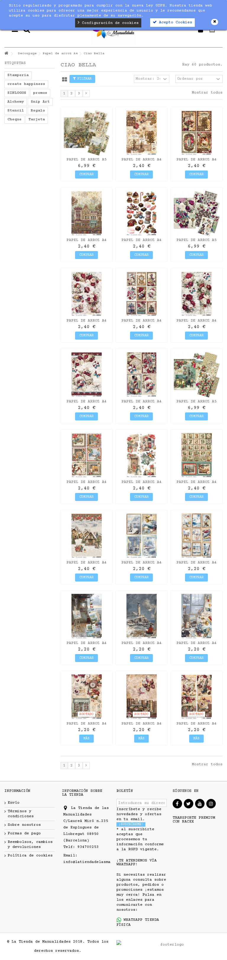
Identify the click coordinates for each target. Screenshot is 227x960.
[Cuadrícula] (64, 79)
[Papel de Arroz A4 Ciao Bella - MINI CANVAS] (197, 536)
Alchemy (15, 102)
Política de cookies (30, 855)
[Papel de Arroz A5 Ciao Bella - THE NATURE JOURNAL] (87, 133)
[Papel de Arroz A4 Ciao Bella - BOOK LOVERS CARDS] (197, 697)
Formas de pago (24, 833)
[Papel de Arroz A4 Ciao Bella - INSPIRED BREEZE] (142, 616)
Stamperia (18, 75)
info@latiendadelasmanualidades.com (103, 862)
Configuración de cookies (109, 23)
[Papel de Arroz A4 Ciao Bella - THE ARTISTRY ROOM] (197, 616)
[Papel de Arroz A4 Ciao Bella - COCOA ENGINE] (142, 133)
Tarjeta (36, 119)
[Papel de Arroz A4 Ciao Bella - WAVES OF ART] (87, 616)
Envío (14, 803)
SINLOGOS (16, 93)
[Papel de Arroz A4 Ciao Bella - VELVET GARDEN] (87, 374)
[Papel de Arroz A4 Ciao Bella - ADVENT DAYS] (197, 455)
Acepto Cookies (174, 22)
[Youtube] (200, 803)
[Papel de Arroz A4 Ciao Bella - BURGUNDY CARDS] (142, 294)
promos (40, 93)
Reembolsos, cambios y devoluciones (30, 844)
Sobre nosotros (24, 825)
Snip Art (40, 102)
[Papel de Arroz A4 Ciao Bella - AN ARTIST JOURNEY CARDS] (142, 536)
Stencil (15, 111)
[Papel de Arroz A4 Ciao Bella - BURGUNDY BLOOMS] (197, 294)
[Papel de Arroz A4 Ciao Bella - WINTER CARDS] (87, 455)
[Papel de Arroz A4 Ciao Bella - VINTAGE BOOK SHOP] (87, 697)
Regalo (38, 111)
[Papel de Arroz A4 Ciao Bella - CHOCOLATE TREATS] (142, 213)
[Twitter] (188, 803)
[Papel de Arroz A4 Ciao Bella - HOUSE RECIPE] (87, 213)
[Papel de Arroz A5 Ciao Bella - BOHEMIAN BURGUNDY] (197, 213)
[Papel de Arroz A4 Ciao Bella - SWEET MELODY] (142, 374)
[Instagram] (211, 803)
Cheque (14, 119)
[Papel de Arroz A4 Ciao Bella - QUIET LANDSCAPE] (87, 536)
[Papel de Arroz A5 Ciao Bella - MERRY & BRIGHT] (197, 374)
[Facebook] (177, 803)
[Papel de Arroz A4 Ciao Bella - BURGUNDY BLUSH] (87, 294)
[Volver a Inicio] (6, 54)
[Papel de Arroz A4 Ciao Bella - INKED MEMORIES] (142, 697)
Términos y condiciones (21, 813)
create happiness (26, 84)
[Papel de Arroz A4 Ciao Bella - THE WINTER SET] (142, 455)
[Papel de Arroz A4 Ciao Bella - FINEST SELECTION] (197, 133)
